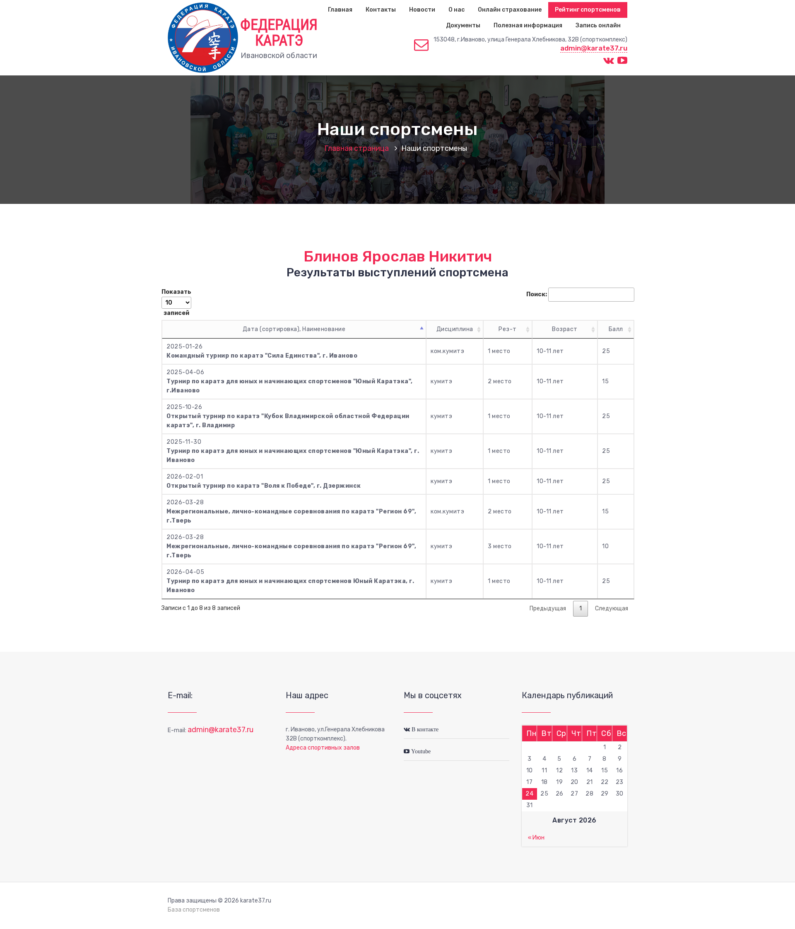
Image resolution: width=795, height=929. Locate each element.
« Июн (536, 837)
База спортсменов (194, 909)
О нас (456, 9)
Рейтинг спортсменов (588, 9)
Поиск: (536, 294)
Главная (340, 9)
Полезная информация (528, 25)
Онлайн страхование (510, 9)
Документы (463, 25)
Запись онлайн (598, 25)
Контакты (381, 9)
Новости (422, 9)
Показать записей (176, 302)
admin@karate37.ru (593, 48)
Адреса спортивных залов (323, 747)
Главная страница (356, 148)
